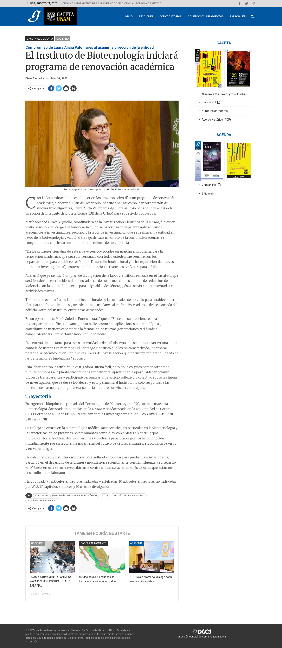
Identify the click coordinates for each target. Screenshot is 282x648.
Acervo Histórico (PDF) (215, 119)
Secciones (146, 16)
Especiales (237, 16)
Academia (136, 543)
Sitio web (207, 193)
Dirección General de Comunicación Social (202, 636)
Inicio (128, 16)
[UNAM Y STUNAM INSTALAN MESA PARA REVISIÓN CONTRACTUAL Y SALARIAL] (52, 557)
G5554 (105, 495)
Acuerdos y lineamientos (206, 16)
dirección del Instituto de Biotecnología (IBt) (74, 495)
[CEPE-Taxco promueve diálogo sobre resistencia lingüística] (151, 557)
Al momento (41, 495)
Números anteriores (214, 111)
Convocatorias (170, 16)
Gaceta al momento (40, 38)
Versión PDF (209, 184)
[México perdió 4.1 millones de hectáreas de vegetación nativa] (102, 557)
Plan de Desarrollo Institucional (43, 500)
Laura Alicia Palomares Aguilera (129, 495)
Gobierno (62, 38)
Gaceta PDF (208, 102)
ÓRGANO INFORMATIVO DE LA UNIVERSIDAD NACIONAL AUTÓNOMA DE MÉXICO (111, 3)
